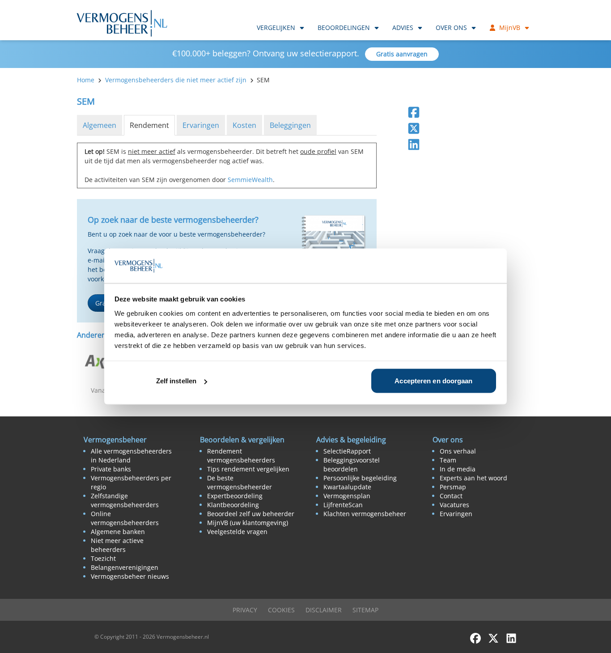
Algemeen (99, 125)
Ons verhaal (458, 451)
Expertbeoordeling (235, 496)
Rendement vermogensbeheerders (241, 455)
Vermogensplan (346, 496)
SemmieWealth (250, 179)
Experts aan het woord (473, 478)
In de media (457, 469)
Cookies (281, 610)
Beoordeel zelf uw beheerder (250, 513)
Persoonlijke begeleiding (360, 478)
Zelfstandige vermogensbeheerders (125, 500)
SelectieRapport (347, 451)
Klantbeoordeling (233, 504)
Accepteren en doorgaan (433, 381)
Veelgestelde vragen (237, 531)
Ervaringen (200, 125)
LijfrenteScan (343, 504)
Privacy (245, 610)
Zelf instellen (176, 381)
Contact (451, 496)
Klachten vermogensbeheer (364, 513)
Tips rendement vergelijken (248, 469)
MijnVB (509, 27)
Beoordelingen (344, 27)
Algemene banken (118, 531)
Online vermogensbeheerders (125, 518)
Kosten (244, 125)
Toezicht (103, 558)
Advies (402, 27)
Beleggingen (290, 125)
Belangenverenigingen (124, 567)
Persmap (453, 487)
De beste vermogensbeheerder (239, 482)
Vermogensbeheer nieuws (130, 576)
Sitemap (365, 610)
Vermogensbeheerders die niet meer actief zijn (175, 80)
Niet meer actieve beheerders (117, 545)
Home (85, 80)
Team (448, 460)
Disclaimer (324, 610)
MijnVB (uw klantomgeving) (247, 522)
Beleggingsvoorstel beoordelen (351, 464)
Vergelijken (276, 27)
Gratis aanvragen (402, 54)
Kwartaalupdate (347, 487)
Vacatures (454, 504)
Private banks (111, 469)
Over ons (451, 27)
